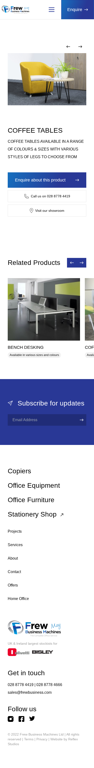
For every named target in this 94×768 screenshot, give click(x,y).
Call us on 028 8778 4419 (50, 196)
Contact (14, 572)
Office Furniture (31, 500)
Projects (15, 531)
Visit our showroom (49, 210)
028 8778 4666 (49, 685)
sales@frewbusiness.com (30, 692)
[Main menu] (51, 9)
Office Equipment (34, 485)
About (13, 558)
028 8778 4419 (21, 685)
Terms (29, 739)
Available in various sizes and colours (34, 355)
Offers (13, 585)
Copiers (19, 471)
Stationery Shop (33, 514)
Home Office (18, 599)
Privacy (41, 739)
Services (15, 545)
